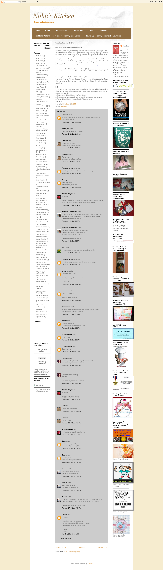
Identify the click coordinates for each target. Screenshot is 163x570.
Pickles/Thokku (41, 214)
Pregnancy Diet (40, 229)
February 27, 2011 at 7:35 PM (71, 490)
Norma (64, 320)
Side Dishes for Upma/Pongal (40, 280)
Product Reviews (41, 232)
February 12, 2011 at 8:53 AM (71, 411)
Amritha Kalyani (67, 194)
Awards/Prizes (40, 75)
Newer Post (60, 547)
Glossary (103, 30)
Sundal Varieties (41, 295)
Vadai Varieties (40, 314)
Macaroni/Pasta (41, 193)
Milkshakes (39, 198)
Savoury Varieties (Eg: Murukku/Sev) (43, 265)
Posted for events (41, 227)
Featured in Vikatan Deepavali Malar (42, 130)
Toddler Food (40, 307)
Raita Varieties (40, 237)
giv (36, 145)
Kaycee (64, 358)
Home (37, 30)
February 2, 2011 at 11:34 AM (71, 134)
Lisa (63, 405)
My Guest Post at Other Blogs (41, 201)
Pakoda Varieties (41, 212)
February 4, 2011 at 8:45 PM (71, 253)
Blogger (90, 563)
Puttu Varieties (40, 234)
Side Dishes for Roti (42, 275)
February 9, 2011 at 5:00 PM (71, 399)
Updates (38, 309)
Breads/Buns (40, 89)
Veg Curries (39, 317)
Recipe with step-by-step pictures (42, 242)
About (47, 30)
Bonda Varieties (41, 84)
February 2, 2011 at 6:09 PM (71, 162)
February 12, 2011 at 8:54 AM (71, 423)
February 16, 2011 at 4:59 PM (71, 435)
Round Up (39, 255)
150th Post (39, 56)
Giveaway (64, 106)
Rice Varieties (40, 250)
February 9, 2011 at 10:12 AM (71, 365)
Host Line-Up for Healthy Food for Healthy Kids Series (57, 36)
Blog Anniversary (41, 82)
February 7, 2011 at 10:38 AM (71, 284)
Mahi (63, 247)
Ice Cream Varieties (42, 162)
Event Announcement (42, 115)
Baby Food (39, 77)
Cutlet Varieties (40, 102)
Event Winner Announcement (40, 123)
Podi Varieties (40, 219)
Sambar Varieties (41, 260)
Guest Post (39, 157)
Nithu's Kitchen (53, 15)
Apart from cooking (42, 68)
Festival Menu (40, 133)
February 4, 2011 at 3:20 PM (71, 241)
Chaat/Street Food (41, 94)
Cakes (38, 92)
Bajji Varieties (40, 79)
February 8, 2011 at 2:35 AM (71, 314)
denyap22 (65, 140)
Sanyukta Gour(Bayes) (69, 211)
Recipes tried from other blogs (41, 246)
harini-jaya (65, 128)
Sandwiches (39, 262)
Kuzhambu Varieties (42, 186)
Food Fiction (40, 143)
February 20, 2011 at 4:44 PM (71, 462)
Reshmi (64, 469)
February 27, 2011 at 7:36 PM (71, 508)
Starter (38, 289)
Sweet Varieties (41, 298)
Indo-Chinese (40, 173)
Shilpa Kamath (67, 334)
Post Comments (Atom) (72, 552)
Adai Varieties (40, 65)
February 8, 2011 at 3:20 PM (71, 328)
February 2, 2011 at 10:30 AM (71, 122)
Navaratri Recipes (41, 205)
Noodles (38, 207)
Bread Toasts (40, 87)
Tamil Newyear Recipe (43, 300)
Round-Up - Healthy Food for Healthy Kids (103, 36)
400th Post (39, 61)
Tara (63, 441)
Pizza (37, 217)
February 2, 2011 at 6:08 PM (71, 148)
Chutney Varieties (41, 97)
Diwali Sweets (40, 111)
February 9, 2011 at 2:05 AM (71, 340)
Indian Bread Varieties (43, 169)
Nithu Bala (125, 46)
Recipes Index (62, 30)
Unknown (65, 115)
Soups (38, 286)
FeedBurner (42, 363)
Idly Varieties (40, 167)
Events (91, 30)
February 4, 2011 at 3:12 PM (71, 221)
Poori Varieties (40, 224)
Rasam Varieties (41, 239)
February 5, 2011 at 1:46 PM (71, 265)
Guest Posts (78, 30)
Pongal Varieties (41, 222)
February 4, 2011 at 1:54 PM (71, 205)
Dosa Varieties (40, 113)
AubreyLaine (66, 180)
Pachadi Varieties (41, 210)
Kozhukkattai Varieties (43, 182)
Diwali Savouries (41, 108)
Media (37, 196)
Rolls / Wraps (40, 252)
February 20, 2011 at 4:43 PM (71, 449)
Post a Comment (65, 538)
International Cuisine (42, 176)
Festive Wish (40, 135)
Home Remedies (41, 159)
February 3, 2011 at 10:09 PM (71, 187)
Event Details (40, 120)
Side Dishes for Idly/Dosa (40, 272)
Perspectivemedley (68, 168)
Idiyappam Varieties (42, 164)
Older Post (103, 547)
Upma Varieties (40, 312)
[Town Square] (39, 385)
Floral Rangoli (40, 138)
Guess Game (40, 154)
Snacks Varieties (41, 284)
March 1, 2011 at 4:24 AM (70, 534)
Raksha (64, 514)
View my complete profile (121, 76)
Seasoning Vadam (41, 269)
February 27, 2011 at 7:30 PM (71, 476)
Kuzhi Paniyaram (41, 191)
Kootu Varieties (40, 180)
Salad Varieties (40, 257)
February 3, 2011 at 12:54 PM (71, 173)
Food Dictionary (41, 140)
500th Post (39, 63)
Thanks (38, 304)
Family (38, 126)
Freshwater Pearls (40, 374)
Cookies (38, 99)
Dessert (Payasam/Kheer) (41, 105)
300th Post (39, 58)
